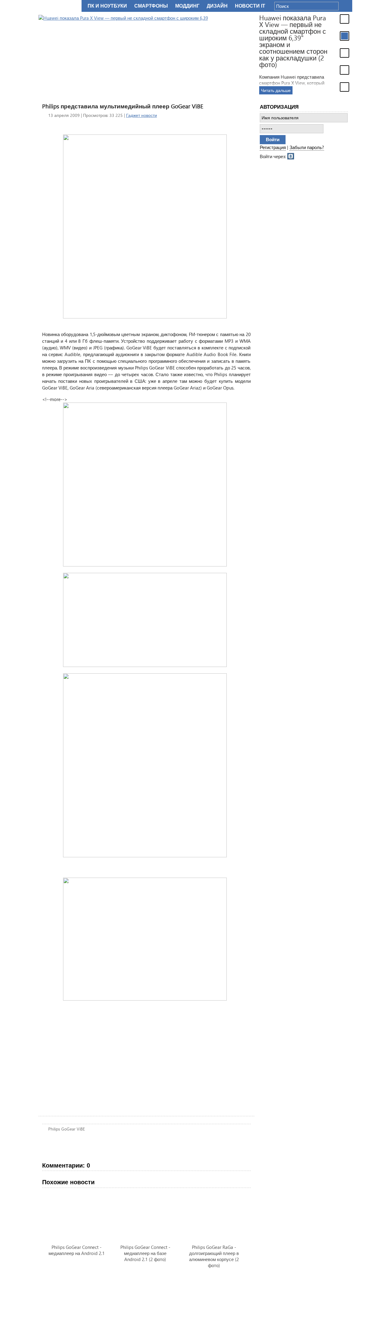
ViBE (81, 1129)
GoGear (68, 1129)
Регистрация (273, 147)
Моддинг (187, 6)
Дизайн (217, 6)
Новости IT (250, 6)
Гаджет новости (141, 115)
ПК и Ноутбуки (107, 6)
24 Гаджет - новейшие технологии (59, 6)
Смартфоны (151, 6)
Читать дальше (276, 90)
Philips (54, 1129)
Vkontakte (291, 155)
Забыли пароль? (306, 147)
